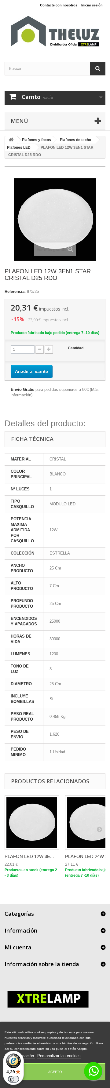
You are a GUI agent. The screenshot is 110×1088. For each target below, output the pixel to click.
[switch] (13, 1079)
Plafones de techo (75, 140)
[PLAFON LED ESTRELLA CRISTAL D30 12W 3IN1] (32, 822)
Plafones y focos (36, 140)
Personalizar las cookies (59, 1055)
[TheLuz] (55, 31)
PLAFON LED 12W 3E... (29, 856)
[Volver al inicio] (11, 140)
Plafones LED (19, 147)
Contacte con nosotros (58, 5)
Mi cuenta (18, 947)
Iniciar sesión (92, 5)
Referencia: (15, 291)
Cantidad (75, 348)
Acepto (55, 1072)
